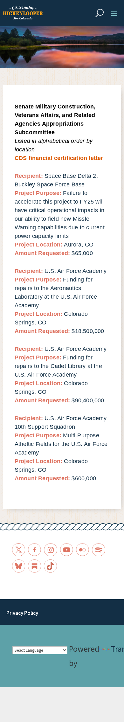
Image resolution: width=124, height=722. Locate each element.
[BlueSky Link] (18, 566)
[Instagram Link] (50, 549)
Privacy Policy (22, 613)
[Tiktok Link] (50, 566)
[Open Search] (99, 13)
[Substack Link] (34, 566)
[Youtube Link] (66, 549)
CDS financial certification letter (59, 158)
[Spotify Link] (98, 549)
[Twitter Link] (18, 549)
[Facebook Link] (34, 549)
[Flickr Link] (82, 549)
